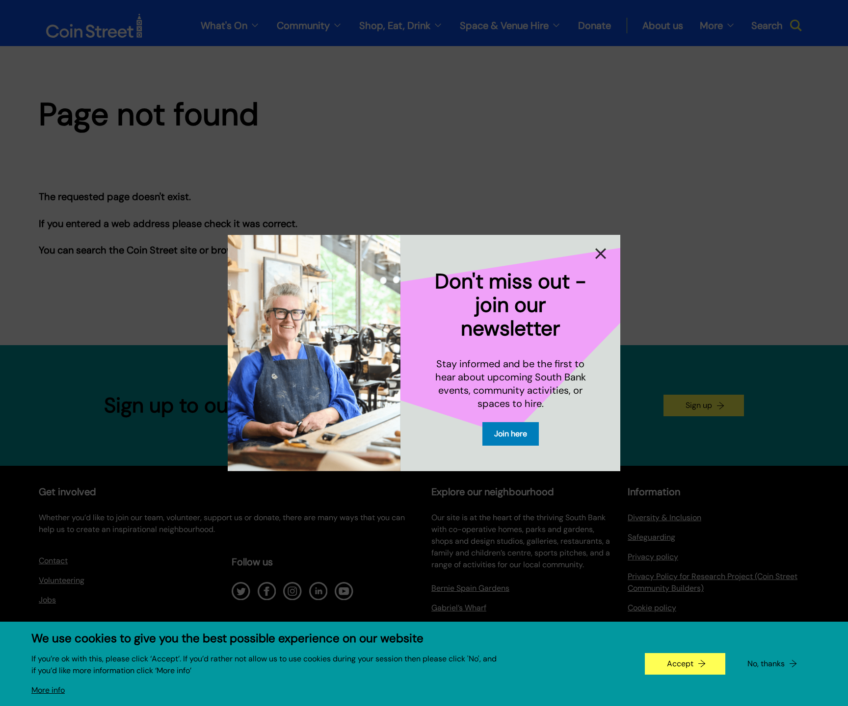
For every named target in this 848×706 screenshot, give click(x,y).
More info (48, 690)
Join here (510, 434)
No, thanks (766, 663)
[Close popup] (601, 253)
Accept (680, 663)
